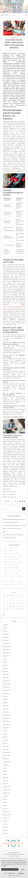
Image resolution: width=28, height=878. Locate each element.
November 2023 (6, 718)
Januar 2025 (5, 677)
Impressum (7, 854)
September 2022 (7, 762)
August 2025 (6, 656)
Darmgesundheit (8, 553)
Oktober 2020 (6, 818)
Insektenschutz (8, 564)
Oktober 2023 (6, 721)
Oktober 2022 (6, 758)
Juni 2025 (5, 662)
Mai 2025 (5, 665)
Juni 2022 (5, 771)
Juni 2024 (5, 696)
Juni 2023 (5, 733)
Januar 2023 (5, 749)
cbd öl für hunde (8, 550)
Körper (16, 564)
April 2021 (5, 805)
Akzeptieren (14, 869)
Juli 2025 (5, 659)
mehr (22, 869)
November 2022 (6, 755)
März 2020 (5, 833)
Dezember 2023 (6, 715)
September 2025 (7, 652)
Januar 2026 (5, 640)
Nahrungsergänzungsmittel (11, 567)
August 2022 (6, 765)
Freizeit (21, 556)
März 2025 (5, 671)
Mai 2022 (5, 774)
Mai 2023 (5, 737)
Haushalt (20, 562)
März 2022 (5, 780)
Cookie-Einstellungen (20, 854)
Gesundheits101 (8, 501)
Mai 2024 (5, 699)
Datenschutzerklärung (16, 875)
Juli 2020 (5, 821)
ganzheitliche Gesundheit (10, 559)
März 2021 (5, 808)
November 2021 (6, 790)
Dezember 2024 (6, 680)
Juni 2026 (5, 628)
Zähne (18, 584)
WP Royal (16, 856)
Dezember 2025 (6, 643)
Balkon (11, 547)
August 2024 (6, 693)
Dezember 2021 (6, 786)
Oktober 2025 (6, 649)
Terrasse (11, 578)
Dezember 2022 (6, 752)
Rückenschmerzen (14, 573)
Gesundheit (14, 37)
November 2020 (6, 814)
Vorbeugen (6, 584)
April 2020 (5, 830)
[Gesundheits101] (14, 5)
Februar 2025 (6, 674)
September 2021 (7, 793)
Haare (13, 562)
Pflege (19, 570)
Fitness (14, 556)
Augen (5, 547)
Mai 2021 (5, 802)
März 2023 (5, 743)
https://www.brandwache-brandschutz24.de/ (13, 306)
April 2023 (5, 740)
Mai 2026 (5, 631)
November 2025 (6, 646)
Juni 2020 (5, 824)
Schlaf (5, 576)
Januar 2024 (5, 712)
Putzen (5, 573)
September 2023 (7, 724)
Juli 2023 (5, 730)
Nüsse (13, 570)
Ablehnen (5, 869)
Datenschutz (12, 854)
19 (10, 606)
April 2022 (5, 777)
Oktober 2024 (6, 687)
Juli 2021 (5, 799)
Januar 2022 (5, 783)
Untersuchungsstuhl (9, 581)
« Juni (4, 615)
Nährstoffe (7, 570)
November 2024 (6, 684)
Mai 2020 (5, 827)
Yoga (13, 584)
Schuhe (11, 576)
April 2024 (5, 702)
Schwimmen (19, 576)
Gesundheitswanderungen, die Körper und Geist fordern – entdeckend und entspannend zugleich (14, 528)
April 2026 (5, 634)
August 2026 (6, 624)
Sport (5, 578)
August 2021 (6, 796)
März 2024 (5, 705)
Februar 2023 (6, 746)
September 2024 (7, 690)
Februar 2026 (6, 637)
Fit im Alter (7, 556)
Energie (17, 553)
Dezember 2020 (6, 811)
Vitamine (19, 581)
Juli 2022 (5, 768)
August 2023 (6, 727)
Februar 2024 (6, 709)
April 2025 (5, 668)
